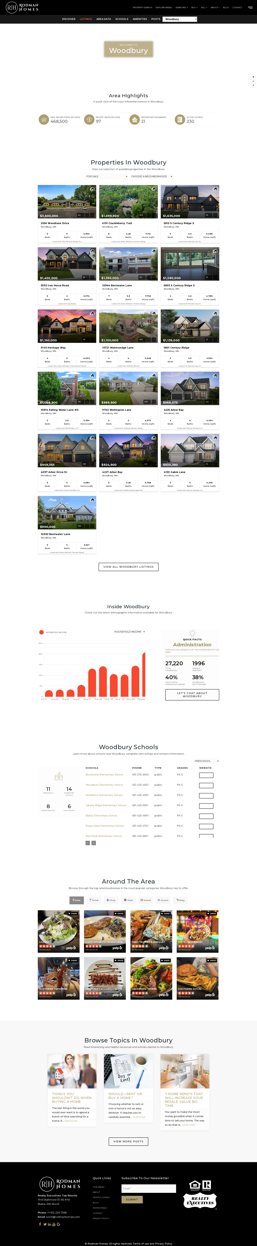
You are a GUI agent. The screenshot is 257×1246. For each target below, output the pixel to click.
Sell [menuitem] (203, 7)
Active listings (195, 117)
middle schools (48, 810)
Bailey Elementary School (101, 815)
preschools (48, 793)
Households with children (199, 683)
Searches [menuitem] (181, 7)
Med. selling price (65, 117)
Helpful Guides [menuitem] (101, 1197)
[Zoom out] (253, 81)
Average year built (197, 669)
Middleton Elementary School (104, 795)
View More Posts (128, 1141)
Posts (155, 19)
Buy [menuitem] (193, 7)
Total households (171, 669)
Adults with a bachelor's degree (175, 683)
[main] (128, 581)
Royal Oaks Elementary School (105, 825)
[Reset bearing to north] (253, 85)
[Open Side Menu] (250, 7)
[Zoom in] (253, 77)
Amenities (140, 19)
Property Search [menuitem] (142, 7)
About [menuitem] (214, 7)
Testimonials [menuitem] (100, 1208)
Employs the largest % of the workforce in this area (192, 651)
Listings (86, 19)
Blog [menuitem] (226, 7)
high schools (69, 810)
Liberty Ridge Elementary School (106, 805)
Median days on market (154, 117)
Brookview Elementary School (104, 774)
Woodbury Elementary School (104, 784)
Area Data (103, 19)
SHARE (74, 914)
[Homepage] (22, 7)
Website (206, 775)
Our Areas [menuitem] (98, 1187)
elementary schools (69, 794)
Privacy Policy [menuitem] (101, 1218)
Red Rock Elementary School (104, 836)
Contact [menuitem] (237, 7)
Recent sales (108, 117)
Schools (121, 19)
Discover (68, 19)
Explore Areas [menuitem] (164, 7)
